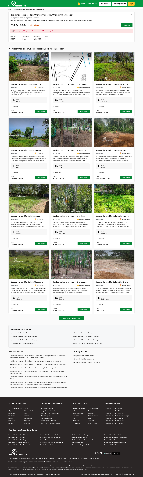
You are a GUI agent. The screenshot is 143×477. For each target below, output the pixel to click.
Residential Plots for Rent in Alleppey (25, 340)
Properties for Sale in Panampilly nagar (117, 416)
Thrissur (26, 416)
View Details (41, 111)
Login (131, 4)
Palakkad (11, 418)
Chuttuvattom (62, 458)
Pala (74, 418)
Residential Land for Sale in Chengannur (70, 84)
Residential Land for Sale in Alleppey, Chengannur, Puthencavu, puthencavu (35, 368)
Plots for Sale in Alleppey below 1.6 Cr (25, 343)
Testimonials (32, 462)
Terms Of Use (127, 474)
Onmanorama (37, 458)
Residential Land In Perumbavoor (18, 442)
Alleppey (33, 10)
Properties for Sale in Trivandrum (115, 411)
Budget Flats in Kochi (47, 408)
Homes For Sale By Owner (16, 437)
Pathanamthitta (29, 411)
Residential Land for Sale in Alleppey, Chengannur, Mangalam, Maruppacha (35, 361)
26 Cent (104, 233)
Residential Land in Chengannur (85, 333)
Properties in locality (87, 362)
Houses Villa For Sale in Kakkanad (50, 437)
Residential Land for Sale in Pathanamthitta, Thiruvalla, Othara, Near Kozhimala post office (38, 378)
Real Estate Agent (77, 442)
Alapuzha (11, 411)
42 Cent (19, 299)
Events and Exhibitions (45, 462)
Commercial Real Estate (111, 445)
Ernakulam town (93, 408)
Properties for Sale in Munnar (114, 423)
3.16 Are (61, 167)
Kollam (26, 408)
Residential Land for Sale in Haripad (26, 150)
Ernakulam (11, 416)
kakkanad (91, 413)
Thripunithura (92, 421)
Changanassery (78, 413)
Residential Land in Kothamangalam (83, 440)
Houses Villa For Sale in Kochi (49, 435)
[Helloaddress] (17, 4)
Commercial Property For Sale (81, 445)
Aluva (90, 411)
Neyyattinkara (77, 423)
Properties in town (85, 359)
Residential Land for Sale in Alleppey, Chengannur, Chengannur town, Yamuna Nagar (38, 364)
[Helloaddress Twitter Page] (98, 453)
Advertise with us (66, 462)
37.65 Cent (105, 101)
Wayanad (27, 421)
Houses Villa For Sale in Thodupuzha (19, 445)
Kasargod (27, 423)
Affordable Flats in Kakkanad (50, 413)
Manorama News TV (50, 458)
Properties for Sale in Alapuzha (114, 421)
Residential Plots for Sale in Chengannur (87, 336)
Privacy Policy (118, 474)
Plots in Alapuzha (46, 416)
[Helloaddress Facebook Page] (95, 453)
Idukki (25, 413)
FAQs (133, 474)
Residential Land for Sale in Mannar (25, 216)
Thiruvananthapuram (15, 408)
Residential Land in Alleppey (22, 333)
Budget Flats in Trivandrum (49, 411)
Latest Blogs (22, 462)
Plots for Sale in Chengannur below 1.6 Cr (88, 343)
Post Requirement (120, 4)
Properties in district (84, 356)
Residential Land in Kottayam (81, 435)
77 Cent (61, 101)
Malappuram (28, 418)
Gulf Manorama (74, 458)
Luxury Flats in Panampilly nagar (50, 423)
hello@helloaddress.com (79, 469)
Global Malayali (86, 458)
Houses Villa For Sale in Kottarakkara (51, 442)
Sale (15, 10)
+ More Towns (92, 423)
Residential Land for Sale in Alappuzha (27, 84)
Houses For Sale (45, 440)
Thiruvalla (76, 421)
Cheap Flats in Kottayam (48, 421)
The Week (96, 458)
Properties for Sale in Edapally (114, 418)
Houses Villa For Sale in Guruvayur (114, 440)
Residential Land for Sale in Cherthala (112, 84)
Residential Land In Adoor (48, 445)
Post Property (105, 4)
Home (10, 10)
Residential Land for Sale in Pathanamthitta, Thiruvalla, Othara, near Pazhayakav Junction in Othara (37, 372)
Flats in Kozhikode (46, 418)
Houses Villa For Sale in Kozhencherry (115, 442)
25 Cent (18, 233)
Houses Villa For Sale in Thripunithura (115, 437)
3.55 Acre (62, 233)
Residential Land (23, 10)
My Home (57, 462)
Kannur (10, 423)
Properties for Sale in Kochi (113, 408)
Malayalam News (25, 458)
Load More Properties (71, 318)
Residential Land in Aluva (79, 437)
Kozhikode (11, 421)
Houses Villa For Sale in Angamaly (19, 440)
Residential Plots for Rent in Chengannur (88, 340)
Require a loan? (33, 25)
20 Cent (18, 101)
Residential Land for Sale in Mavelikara (69, 150)
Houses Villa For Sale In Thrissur (113, 435)
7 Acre (18, 167)
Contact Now (126, 25)
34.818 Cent (105, 299)
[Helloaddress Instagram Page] (101, 453)
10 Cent (61, 299)
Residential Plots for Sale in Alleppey (25, 336)
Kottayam (11, 413)
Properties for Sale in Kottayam (114, 413)
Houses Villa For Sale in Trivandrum (19, 435)
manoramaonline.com (53, 474)
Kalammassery (93, 416)
